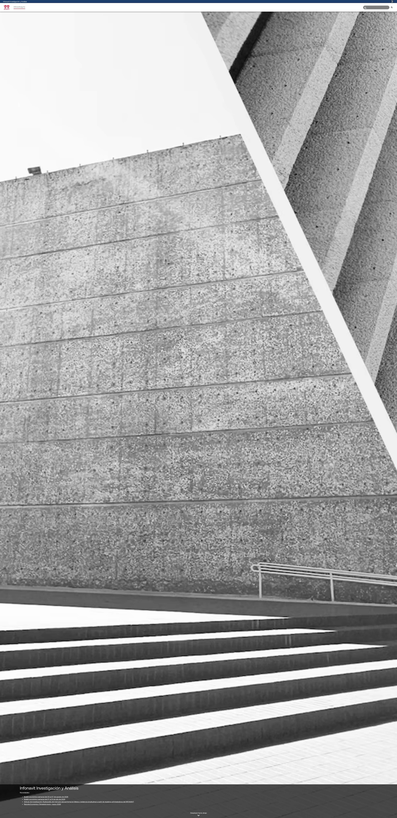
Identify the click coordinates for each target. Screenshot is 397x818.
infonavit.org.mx (19, 7)
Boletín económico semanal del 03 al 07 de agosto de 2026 (46, 797)
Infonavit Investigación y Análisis (15, 1)
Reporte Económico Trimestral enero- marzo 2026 (42, 804)
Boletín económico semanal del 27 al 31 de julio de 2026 (44, 799)
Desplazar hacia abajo (198, 813)
